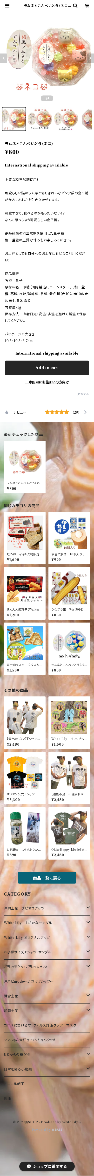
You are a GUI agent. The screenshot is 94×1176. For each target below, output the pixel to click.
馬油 (7, 1098)
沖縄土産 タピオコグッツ (24, 908)
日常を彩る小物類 (18, 1069)
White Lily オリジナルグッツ (27, 937)
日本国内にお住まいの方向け (47, 382)
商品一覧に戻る (47, 878)
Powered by (42, 1130)
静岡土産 (11, 1011)
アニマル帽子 (14, 1084)
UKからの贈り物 (17, 1054)
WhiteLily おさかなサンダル (28, 923)
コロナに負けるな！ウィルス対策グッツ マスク (40, 1025)
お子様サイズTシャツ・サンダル (27, 952)
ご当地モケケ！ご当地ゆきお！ (26, 967)
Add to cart (47, 367)
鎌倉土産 (11, 996)
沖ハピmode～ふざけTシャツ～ (29, 981)
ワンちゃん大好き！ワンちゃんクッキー (32, 1040)
